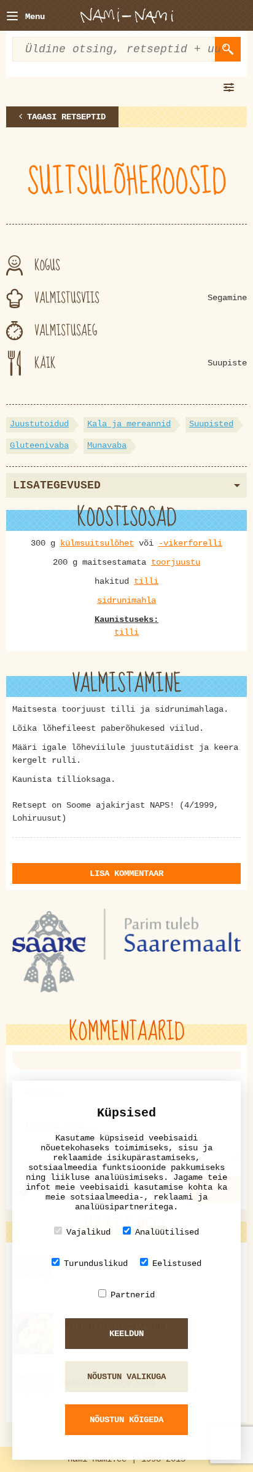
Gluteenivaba (39, 445)
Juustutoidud (39, 424)
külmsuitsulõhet (97, 543)
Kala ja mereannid (129, 424)
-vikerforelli (190, 543)
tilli (146, 581)
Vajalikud (88, 1232)
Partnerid (133, 1295)
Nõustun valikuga (126, 1377)
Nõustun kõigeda (126, 1420)
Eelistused (176, 1263)
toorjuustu (175, 562)
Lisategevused (57, 485)
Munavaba (106, 445)
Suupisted (211, 424)
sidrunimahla (126, 600)
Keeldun (126, 1334)
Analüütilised (167, 1232)
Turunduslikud (96, 1263)
